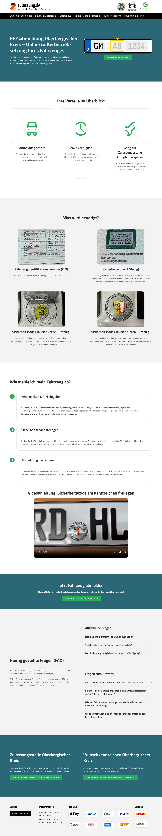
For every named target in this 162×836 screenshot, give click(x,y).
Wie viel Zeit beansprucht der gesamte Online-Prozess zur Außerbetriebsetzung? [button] (114, 704)
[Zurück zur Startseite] (30, 7)
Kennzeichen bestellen (87, 16)
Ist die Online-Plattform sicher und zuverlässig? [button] (109, 636)
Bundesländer (46, 816)
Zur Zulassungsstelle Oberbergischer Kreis (35, 777)
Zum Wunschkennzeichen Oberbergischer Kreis (111, 777)
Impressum (58, 823)
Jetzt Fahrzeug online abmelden (81, 598)
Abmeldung (66, 16)
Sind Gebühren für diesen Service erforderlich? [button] (108, 645)
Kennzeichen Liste (134, 16)
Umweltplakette (112, 16)
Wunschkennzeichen (21, 16)
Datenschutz (45, 823)
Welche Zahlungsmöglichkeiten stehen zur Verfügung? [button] (112, 653)
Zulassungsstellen (45, 16)
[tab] (76, 178)
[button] (13, 142)
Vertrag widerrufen (48, 819)
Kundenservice (20, 813)
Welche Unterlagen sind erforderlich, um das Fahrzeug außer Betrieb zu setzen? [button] (115, 715)
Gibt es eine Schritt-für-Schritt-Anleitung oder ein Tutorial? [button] (114, 682)
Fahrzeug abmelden (118, 57)
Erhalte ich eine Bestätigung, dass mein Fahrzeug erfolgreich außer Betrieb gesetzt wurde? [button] (115, 692)
